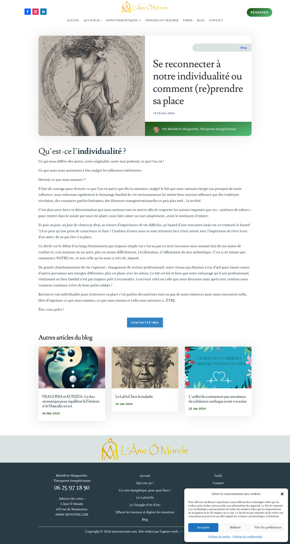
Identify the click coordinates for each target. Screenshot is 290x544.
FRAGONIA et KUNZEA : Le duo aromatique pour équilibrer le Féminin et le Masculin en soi (70, 401)
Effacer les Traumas (162, 20)
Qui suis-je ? (93, 20)
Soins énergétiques (121, 20)
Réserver (259, 12)
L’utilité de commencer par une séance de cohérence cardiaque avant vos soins (217, 399)
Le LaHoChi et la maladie (134, 396)
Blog (201, 20)
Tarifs (188, 20)
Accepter (203, 527)
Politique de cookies (219, 536)
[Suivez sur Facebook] (27, 11)
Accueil (73, 20)
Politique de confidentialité (247, 536)
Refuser (235, 527)
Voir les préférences (268, 527)
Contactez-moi (145, 322)
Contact (216, 20)
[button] (282, 494)
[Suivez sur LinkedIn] (43, 11)
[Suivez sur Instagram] (35, 11)
